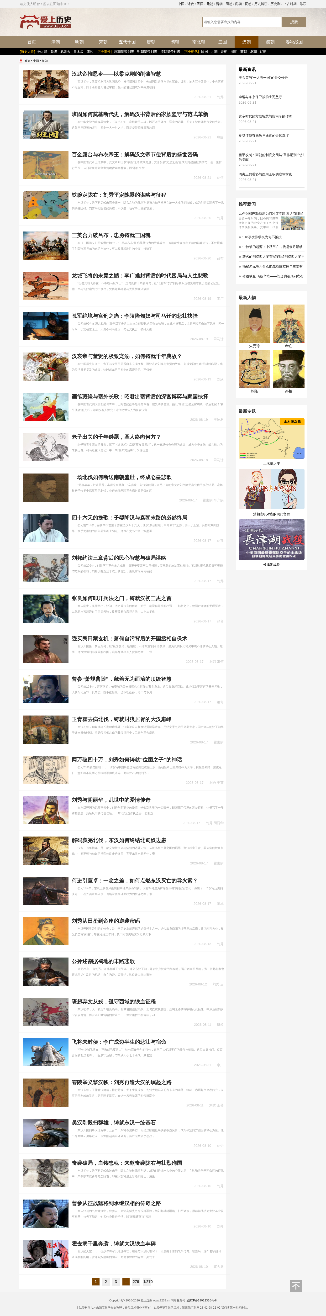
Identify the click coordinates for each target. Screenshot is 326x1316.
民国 (200, 4)
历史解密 (261, 4)
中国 (181, 4)
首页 (31, 42)
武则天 (65, 51)
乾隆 (54, 51)
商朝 (238, 4)
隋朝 (175, 42)
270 (136, 1282)
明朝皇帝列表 (147, 51)
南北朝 (198, 42)
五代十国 (127, 42)
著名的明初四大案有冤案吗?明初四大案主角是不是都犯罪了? (272, 258)
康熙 (90, 51)
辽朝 (263, 51)
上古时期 (290, 4)
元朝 (209, 4)
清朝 (55, 42)
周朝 (229, 4)
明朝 (79, 42)
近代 (190, 4)
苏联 (303, 4)
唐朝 (151, 42)
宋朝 (103, 42)
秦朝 (270, 42)
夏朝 (248, 4)
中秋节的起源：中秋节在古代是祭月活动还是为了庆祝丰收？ (271, 248)
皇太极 (79, 51)
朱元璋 (42, 51)
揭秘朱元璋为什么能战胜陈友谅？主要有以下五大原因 (271, 267)
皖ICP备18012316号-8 (202, 1300)
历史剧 (275, 4)
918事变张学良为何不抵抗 (260, 237)
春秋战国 (294, 42)
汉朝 (246, 42)
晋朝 (219, 4)
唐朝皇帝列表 (124, 51)
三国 (222, 42)
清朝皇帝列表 (170, 51)
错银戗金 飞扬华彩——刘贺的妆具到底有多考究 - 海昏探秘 (271, 277)
